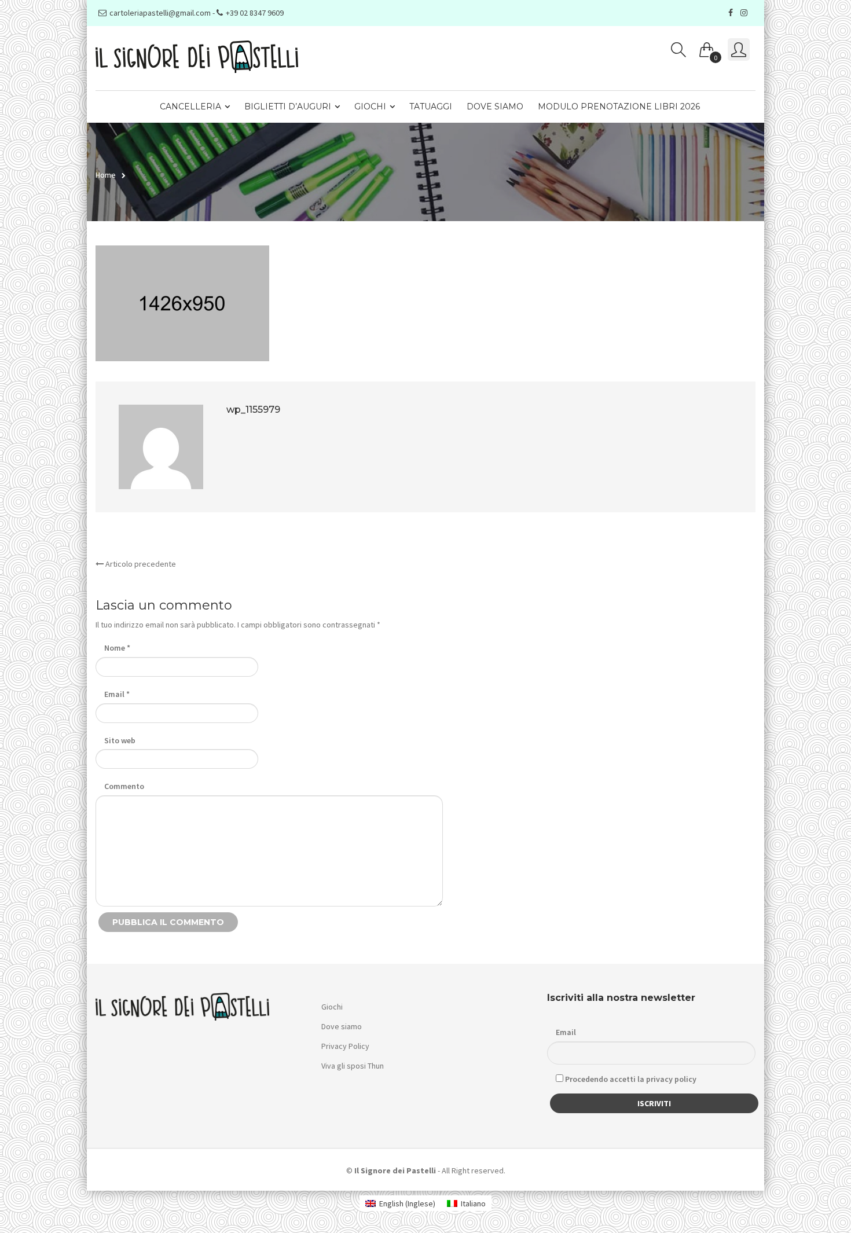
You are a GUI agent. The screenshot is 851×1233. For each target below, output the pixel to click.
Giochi (370, 106)
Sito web (119, 740)
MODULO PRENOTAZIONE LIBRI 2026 (619, 106)
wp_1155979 (253, 409)
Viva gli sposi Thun (352, 1065)
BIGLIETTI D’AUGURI (287, 106)
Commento (124, 786)
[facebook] (732, 13)
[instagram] (745, 13)
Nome (117, 648)
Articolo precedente (140, 564)
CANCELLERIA (190, 106)
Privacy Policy (345, 1046)
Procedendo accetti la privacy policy (629, 1079)
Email (117, 694)
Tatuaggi (430, 106)
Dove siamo (495, 106)
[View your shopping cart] (707, 47)
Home (106, 175)
